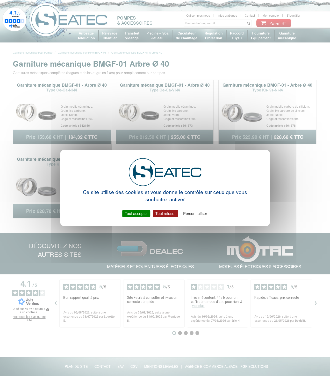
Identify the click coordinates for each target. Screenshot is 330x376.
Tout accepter (136, 213)
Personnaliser (195, 213)
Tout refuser (165, 213)
